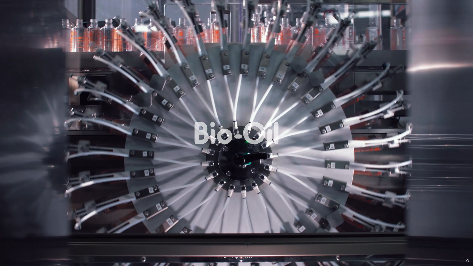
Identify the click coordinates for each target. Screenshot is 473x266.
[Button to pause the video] (468, 261)
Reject (248, 257)
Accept (235, 257)
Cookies (222, 257)
